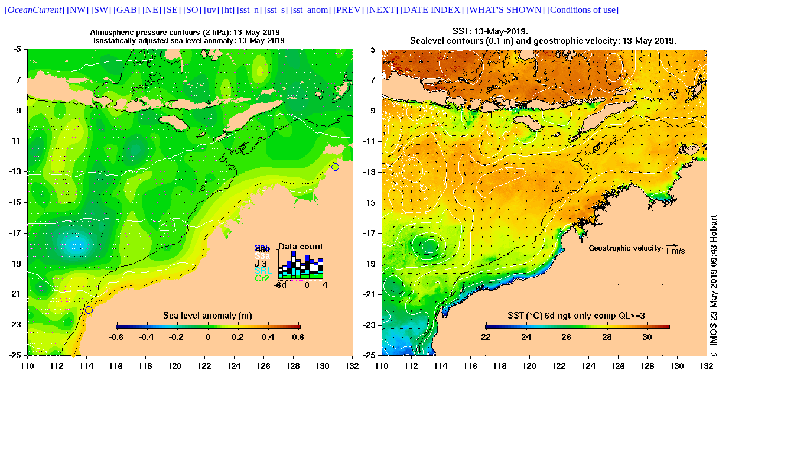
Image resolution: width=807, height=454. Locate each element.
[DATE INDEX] (432, 10)
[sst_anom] (310, 10)
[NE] (151, 10)
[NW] (78, 10)
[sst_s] (276, 10)
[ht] (228, 10)
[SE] (172, 10)
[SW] (101, 10)
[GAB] (126, 10)
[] (34, 10)
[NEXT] (382, 10)
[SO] (192, 10)
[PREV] (348, 10)
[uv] (211, 10)
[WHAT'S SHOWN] (505, 10)
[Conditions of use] (583, 10)
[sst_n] (249, 10)
